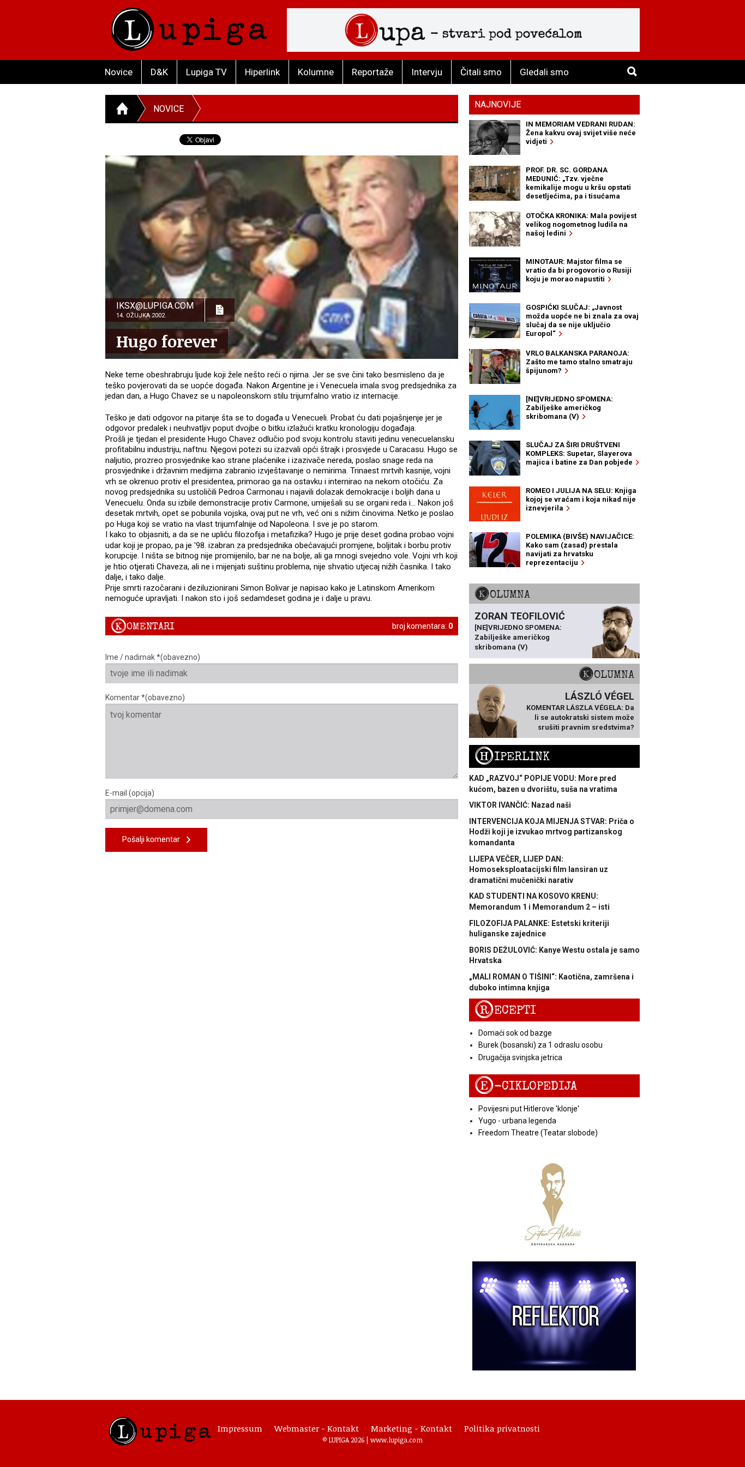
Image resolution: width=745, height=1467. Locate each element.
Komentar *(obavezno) (145, 697)
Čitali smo (481, 72)
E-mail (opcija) (129, 793)
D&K (159, 72)
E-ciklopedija (525, 1086)
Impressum (240, 1428)
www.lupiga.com (396, 1439)
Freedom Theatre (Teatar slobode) (538, 1132)
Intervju (426, 72)
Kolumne (316, 72)
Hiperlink (262, 72)
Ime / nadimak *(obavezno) (152, 657)
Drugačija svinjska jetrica (520, 1057)
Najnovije (497, 104)
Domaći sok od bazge (515, 1033)
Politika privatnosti (502, 1428)
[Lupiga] (189, 26)
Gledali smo (544, 72)
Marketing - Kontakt (411, 1428)
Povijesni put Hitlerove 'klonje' (528, 1108)
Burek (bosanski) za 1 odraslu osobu (540, 1045)
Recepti (505, 1010)
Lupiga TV (206, 72)
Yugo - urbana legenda (517, 1120)
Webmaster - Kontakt (316, 1428)
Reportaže (372, 72)
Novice (119, 72)
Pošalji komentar (154, 839)
